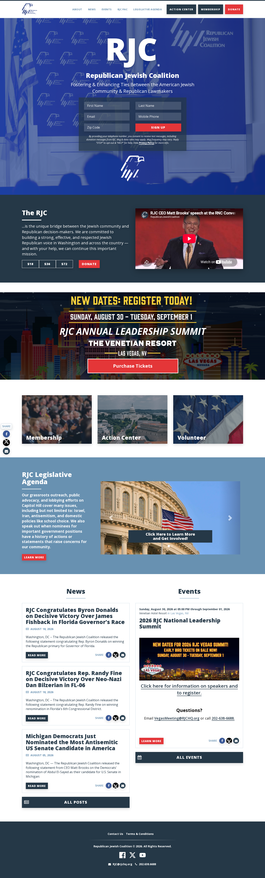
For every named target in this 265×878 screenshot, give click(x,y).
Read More (37, 655)
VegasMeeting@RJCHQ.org (176, 718)
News (92, 9)
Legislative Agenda (147, 9)
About (77, 9)
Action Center (181, 9)
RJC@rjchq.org (122, 864)
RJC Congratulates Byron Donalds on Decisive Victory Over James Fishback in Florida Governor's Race (75, 616)
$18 (30, 264)
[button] (110, 517)
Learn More (34, 557)
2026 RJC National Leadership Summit (179, 623)
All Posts (75, 802)
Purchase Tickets (132, 366)
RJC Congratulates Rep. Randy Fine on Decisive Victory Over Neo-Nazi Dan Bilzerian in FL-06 (74, 679)
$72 (64, 264)
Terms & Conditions (140, 834)
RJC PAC (123, 9)
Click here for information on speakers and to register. (189, 689)
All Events (189, 757)
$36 (47, 264)
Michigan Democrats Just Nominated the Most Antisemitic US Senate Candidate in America (72, 742)
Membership (210, 9)
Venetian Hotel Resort (153, 613)
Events (107, 9)
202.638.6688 (147, 864)
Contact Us (115, 834)
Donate (234, 9)
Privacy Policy (146, 142)
